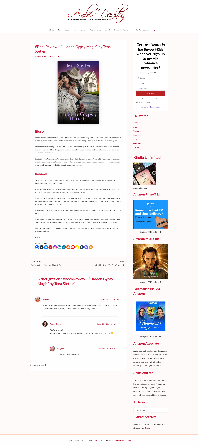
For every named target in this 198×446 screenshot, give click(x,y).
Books (67, 30)
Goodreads (137, 143)
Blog (59, 30)
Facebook (136, 123)
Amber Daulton (56, 324)
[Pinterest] (50, 247)
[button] (70, 30)
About (107, 30)
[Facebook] (37, 247)
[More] (91, 247)
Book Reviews (80, 30)
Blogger (147, 428)
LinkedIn (136, 139)
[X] (42, 247)
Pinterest (136, 135)
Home (51, 30)
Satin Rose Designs (142, 30)
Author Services (96, 30)
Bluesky (136, 127)
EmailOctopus (155, 107)
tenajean (46, 299)
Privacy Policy (98, 440)
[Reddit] (68, 247)
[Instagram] (55, 247)
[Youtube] (73, 247)
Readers (126, 30)
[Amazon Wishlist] (77, 247)
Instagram (136, 131)
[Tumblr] (82, 247)
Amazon (136, 148)
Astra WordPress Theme (122, 440)
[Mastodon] (86, 247)
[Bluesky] (46, 247)
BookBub (136, 152)
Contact (116, 30)
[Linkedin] (59, 247)
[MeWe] (64, 247)
